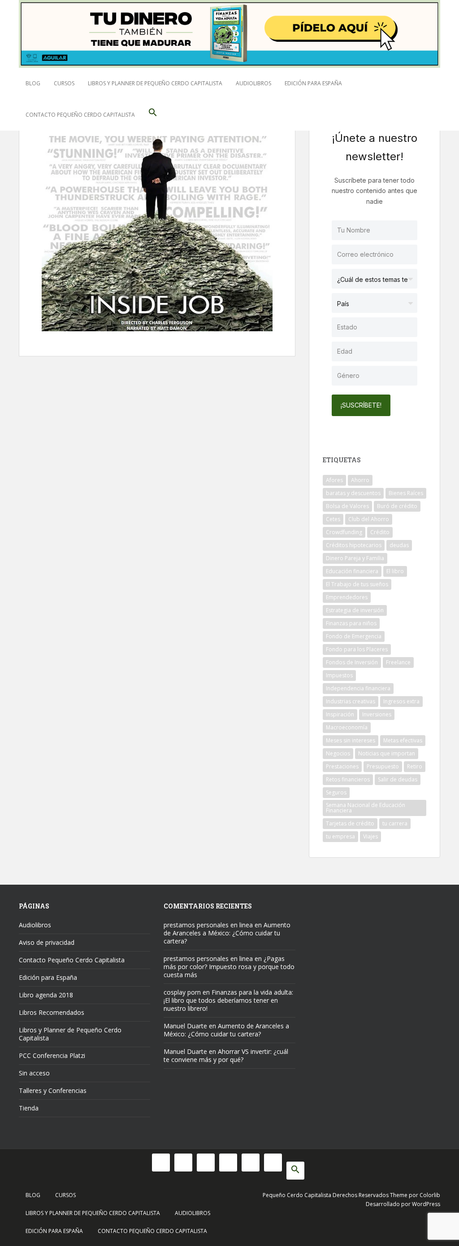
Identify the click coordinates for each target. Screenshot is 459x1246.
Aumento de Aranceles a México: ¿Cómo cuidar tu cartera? (227, 933)
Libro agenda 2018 (46, 995)
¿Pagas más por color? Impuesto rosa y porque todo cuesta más (229, 966)
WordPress (426, 1204)
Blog (33, 83)
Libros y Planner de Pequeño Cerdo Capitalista (155, 83)
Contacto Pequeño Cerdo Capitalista (80, 114)
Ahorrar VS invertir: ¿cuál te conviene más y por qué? (226, 1055)
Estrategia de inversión (355, 610)
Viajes (370, 836)
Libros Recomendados (51, 1012)
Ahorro (360, 480)
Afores (334, 480)
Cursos (64, 83)
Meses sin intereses (350, 740)
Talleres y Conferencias (53, 1090)
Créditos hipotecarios (353, 545)
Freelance (398, 662)
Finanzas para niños (351, 623)
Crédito (380, 532)
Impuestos (339, 675)
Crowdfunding (344, 532)
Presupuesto (383, 766)
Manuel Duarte (185, 1026)
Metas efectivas (402, 740)
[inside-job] (157, 232)
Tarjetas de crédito (350, 823)
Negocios (338, 753)
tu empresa (340, 836)
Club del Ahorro (368, 519)
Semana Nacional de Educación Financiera (365, 807)
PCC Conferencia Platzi (52, 1055)
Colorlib (430, 1195)
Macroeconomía (347, 727)
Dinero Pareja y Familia (355, 558)
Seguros (336, 792)
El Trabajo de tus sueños (357, 584)
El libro (395, 571)
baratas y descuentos (353, 493)
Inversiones (376, 714)
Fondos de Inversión (352, 662)
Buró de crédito (397, 506)
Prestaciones (342, 766)
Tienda (29, 1108)
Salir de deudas (397, 779)
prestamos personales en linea (208, 925)
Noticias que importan (386, 753)
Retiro (414, 766)
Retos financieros (348, 779)
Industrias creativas (350, 701)
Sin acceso (34, 1073)
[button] (152, 115)
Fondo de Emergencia (353, 636)
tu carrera (394, 823)
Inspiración (340, 714)
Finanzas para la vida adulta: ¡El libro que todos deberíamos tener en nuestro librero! (228, 1000)
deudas (399, 545)
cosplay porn (182, 992)
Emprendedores (347, 597)
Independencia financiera (358, 688)
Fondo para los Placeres (357, 649)
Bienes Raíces (406, 493)
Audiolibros (253, 83)
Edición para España (313, 83)
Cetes (333, 519)
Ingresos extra (401, 701)
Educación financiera (352, 571)
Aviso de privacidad (46, 942)
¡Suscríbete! (361, 405)
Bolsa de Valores (347, 506)
